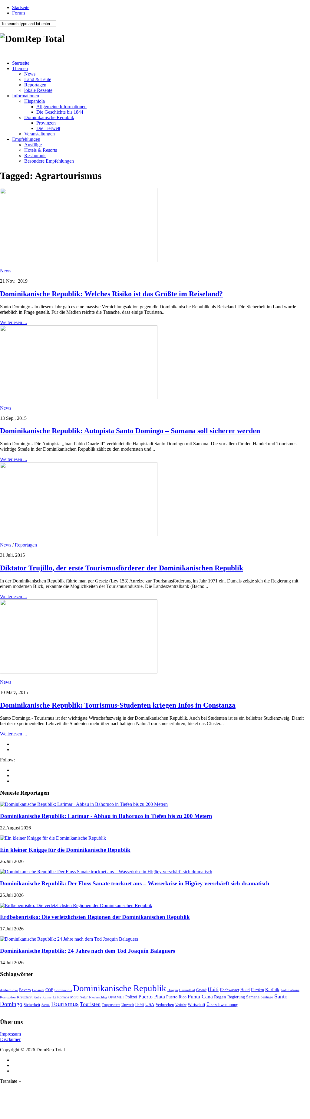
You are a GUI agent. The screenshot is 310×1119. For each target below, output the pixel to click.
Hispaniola (34, 101)
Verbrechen (165, 1005)
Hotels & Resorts (40, 150)
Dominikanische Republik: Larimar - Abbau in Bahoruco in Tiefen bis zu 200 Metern (106, 816)
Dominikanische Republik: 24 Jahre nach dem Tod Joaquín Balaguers (87, 951)
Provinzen (46, 122)
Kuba (37, 997)
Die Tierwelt (48, 128)
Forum (18, 12)
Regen (220, 996)
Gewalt (201, 990)
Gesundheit (187, 990)
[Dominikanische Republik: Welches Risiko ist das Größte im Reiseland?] (78, 260)
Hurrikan (257, 990)
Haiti (213, 989)
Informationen (25, 95)
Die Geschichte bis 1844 (59, 112)
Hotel (245, 989)
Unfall (139, 1005)
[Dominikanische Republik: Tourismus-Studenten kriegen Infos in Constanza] (78, 671)
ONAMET (116, 997)
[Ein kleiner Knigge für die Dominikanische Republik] (53, 838)
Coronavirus (63, 990)
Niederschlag (98, 997)
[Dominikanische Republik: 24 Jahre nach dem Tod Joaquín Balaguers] (69, 939)
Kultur (46, 997)
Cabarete (38, 990)
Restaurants (35, 155)
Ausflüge (33, 144)
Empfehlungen (26, 139)
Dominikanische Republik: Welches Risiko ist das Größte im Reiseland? (111, 294)
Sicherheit (32, 1004)
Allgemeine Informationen (61, 106)
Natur (84, 997)
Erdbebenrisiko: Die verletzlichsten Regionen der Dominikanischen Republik (95, 917)
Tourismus (65, 1003)
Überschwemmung (222, 1004)
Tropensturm (111, 1005)
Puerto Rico (176, 997)
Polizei (131, 996)
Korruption (8, 997)
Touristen (90, 1004)
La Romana (61, 997)
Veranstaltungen (39, 133)
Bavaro (25, 990)
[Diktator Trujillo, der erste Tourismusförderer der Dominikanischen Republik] (78, 534)
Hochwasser (229, 990)
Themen (20, 68)
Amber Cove (9, 990)
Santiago (267, 997)
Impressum (10, 1033)
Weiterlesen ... (13, 322)
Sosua (45, 1005)
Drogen (172, 990)
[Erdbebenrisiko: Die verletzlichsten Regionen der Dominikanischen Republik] (76, 905)
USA (149, 1004)
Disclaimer (10, 1039)
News (29, 73)
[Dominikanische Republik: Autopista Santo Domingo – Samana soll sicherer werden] (78, 397)
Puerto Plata (151, 997)
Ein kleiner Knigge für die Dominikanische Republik (65, 850)
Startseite (20, 7)
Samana (252, 997)
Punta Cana (200, 997)
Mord (74, 997)
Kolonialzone (290, 990)
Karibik (272, 989)
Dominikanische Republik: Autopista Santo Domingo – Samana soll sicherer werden (130, 431)
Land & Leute (37, 79)
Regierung (236, 997)
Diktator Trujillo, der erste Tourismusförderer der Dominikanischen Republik (121, 568)
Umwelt (127, 1004)
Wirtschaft (196, 1004)
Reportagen (35, 84)
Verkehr (180, 1005)
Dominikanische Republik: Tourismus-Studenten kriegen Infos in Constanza (118, 705)
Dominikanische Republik (49, 117)
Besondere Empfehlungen (49, 161)
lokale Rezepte (38, 90)
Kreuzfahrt (24, 997)
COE (49, 990)
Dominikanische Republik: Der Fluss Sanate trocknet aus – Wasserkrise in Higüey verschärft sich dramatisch (134, 883)
